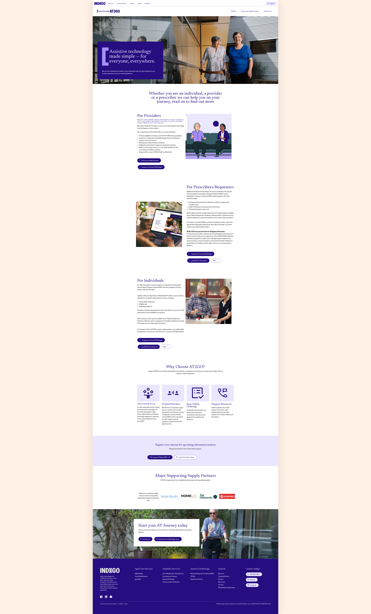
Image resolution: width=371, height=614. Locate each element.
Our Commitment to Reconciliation (108, 604)
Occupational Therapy (170, 576)
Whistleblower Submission (226, 587)
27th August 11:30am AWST (159, 457)
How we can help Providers (250, 11)
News (139, 3)
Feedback (147, 3)
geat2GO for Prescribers (199, 261)
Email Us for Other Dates (186, 457)
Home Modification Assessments (173, 573)
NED (214, 261)
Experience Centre (196, 579)
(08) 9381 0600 (255, 574)
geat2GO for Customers (149, 347)
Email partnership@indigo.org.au (169, 539)
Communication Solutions (171, 582)
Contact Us (267, 11)
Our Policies (120, 604)
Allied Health (139, 573)
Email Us (252, 580)
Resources (221, 582)
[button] (159, 224)
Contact (221, 585)
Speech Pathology (168, 579)
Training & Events (121, 3)
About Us (110, 3)
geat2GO (138, 579)
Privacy (126, 604)
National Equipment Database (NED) (202, 573)
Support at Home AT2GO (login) (152, 167)
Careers (132, 3)
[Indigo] (99, 3)
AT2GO (233, 11)
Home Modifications (141, 576)
